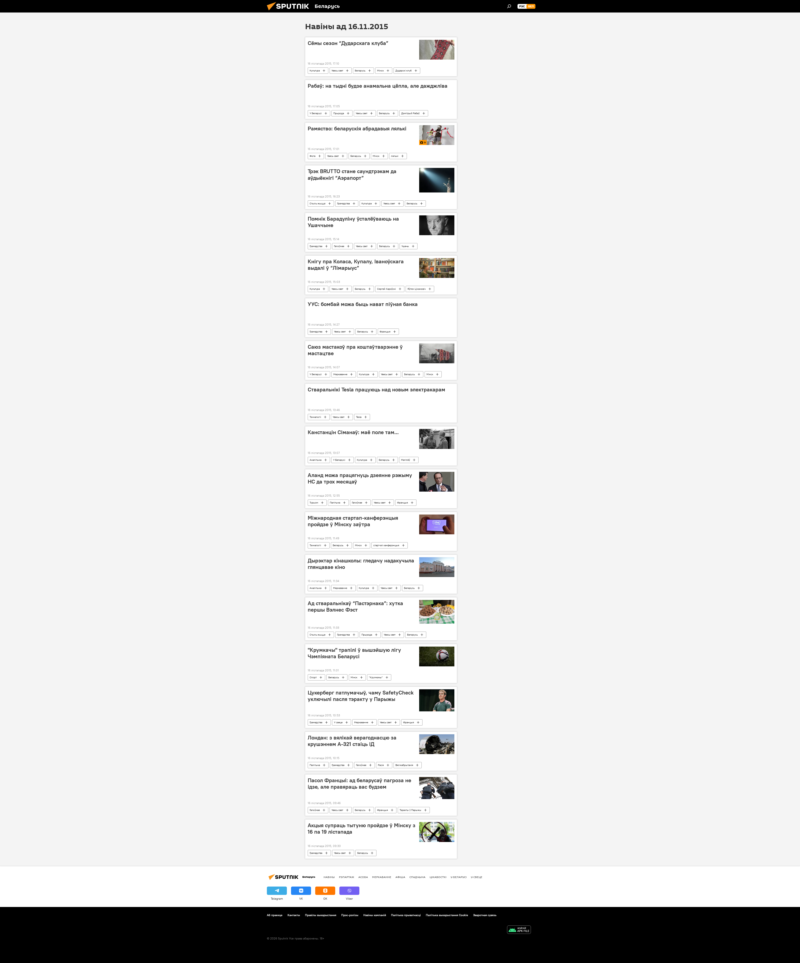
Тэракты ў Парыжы (410, 810)
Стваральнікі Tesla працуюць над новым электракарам (376, 389)
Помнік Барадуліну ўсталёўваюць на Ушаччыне (353, 222)
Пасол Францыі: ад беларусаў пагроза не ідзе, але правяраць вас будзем (359, 783)
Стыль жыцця (317, 203)
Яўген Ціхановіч (417, 288)
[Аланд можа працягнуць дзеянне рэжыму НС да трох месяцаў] (436, 482)
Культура (315, 70)
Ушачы (405, 246)
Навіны (329, 877)
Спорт (313, 677)
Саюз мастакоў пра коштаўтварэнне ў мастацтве (355, 350)
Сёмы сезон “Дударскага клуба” (348, 43)
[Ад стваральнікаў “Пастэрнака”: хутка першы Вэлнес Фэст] (436, 612)
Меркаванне (340, 374)
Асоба (363, 877)
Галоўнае (339, 246)
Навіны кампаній (374, 915)
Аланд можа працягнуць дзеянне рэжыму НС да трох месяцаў (360, 478)
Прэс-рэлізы (349, 915)
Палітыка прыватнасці (406, 915)
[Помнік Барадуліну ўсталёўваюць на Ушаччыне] (436, 225)
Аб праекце (274, 915)
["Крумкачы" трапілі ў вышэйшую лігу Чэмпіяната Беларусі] (436, 656)
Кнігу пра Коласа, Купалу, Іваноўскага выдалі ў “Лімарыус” (356, 264)
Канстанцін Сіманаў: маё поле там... (353, 432)
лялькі (394, 155)
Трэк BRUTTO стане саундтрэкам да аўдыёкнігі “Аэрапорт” (352, 174)
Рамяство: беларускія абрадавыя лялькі (357, 128)
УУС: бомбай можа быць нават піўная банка (363, 304)
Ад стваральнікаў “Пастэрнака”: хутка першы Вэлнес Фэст (355, 606)
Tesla (358, 416)
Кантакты (294, 915)
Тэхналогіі (315, 416)
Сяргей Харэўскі (386, 288)
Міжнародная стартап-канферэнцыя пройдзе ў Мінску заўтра (353, 521)
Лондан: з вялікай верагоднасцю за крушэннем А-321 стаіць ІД (352, 740)
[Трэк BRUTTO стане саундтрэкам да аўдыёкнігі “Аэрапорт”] (436, 180)
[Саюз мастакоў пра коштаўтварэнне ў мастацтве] (436, 353)
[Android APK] (519, 930)
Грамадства (343, 203)
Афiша (400, 877)
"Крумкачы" (376, 677)
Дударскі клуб (403, 70)
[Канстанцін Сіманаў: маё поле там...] (436, 439)
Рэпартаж (346, 877)
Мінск (380, 70)
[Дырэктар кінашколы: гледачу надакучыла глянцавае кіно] (436, 567)
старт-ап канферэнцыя (386, 545)
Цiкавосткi (438, 877)
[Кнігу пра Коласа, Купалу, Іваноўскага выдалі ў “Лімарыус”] (436, 268)
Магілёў (405, 459)
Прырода (338, 113)
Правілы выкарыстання (320, 915)
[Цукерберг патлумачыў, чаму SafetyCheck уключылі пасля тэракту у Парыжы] (436, 700)
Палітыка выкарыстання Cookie (447, 915)
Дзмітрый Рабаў (410, 113)
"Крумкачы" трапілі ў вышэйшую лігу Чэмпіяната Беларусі (354, 653)
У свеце (338, 722)
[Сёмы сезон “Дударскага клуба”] (436, 50)
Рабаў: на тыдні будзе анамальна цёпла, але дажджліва (378, 85)
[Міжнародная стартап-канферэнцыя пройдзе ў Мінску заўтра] (436, 524)
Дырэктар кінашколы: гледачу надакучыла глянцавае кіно (361, 563)
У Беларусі (316, 113)
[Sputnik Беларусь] (290, 11)
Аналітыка (315, 459)
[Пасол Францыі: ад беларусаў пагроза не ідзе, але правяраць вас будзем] (436, 788)
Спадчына (417, 877)
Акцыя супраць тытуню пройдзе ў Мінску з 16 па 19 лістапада (361, 828)
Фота (312, 155)
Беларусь (360, 70)
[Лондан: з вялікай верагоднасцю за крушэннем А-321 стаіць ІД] (436, 744)
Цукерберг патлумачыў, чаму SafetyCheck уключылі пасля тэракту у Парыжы (361, 695)
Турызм (314, 502)
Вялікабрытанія (404, 765)
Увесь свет (337, 70)
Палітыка (335, 502)
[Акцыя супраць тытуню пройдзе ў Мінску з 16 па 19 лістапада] (436, 832)
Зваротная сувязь (484, 915)
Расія (381, 765)
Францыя (385, 331)
